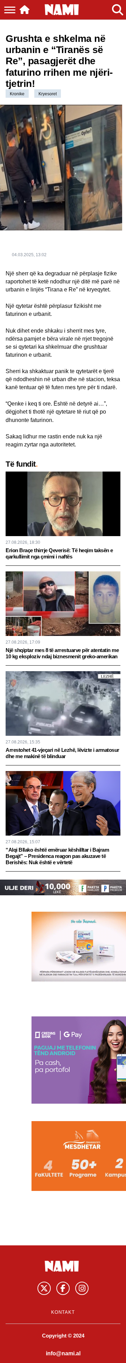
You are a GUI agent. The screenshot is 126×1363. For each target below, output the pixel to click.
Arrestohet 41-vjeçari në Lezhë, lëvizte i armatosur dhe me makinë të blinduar (62, 753)
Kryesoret (47, 93)
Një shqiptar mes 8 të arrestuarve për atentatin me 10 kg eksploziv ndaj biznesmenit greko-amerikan (62, 653)
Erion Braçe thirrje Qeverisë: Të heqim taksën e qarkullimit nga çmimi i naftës (59, 553)
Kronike (17, 93)
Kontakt (63, 1312)
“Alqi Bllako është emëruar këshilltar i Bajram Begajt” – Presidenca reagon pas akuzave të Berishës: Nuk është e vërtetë (57, 856)
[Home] (24, 10)
